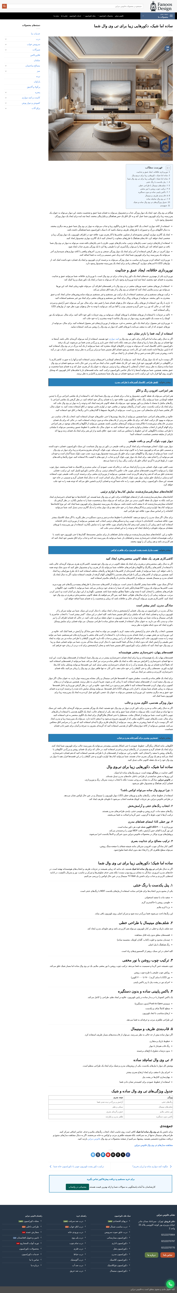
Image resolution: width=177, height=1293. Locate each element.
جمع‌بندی (163, 205)
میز (38, 71)
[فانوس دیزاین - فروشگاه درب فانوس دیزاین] (161, 6)
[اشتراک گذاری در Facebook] (128, 1154)
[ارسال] (4, 6)
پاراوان (37, 81)
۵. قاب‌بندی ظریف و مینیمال (156, 195)
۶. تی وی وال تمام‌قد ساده (157, 199)
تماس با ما (64, 16)
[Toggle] (5, 39)
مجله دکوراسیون (90, 16)
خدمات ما (35, 33)
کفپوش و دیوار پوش (31, 103)
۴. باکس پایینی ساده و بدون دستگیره (153, 192)
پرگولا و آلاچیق (33, 87)
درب (38, 39)
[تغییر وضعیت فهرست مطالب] (167, 168)
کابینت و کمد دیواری (31, 97)
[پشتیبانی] (170, 1284)
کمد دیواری (114, 339)
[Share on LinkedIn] (103, 1154)
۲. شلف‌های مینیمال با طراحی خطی (153, 185)
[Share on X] (123, 1154)
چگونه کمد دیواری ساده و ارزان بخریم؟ (150, 1166)
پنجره (37, 92)
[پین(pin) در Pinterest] (108, 1154)
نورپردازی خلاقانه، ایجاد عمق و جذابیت (152, 172)
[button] (157, 15)
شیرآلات (36, 49)
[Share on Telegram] (93, 1154)
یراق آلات (36, 108)
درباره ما (56, 16)
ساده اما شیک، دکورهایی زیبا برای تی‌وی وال (150, 175)
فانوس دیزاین (119, 16)
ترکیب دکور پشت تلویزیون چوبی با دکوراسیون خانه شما (78, 1166)
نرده (38, 76)
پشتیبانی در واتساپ (77, 1187)
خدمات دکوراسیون (75, 16)
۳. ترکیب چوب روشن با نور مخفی (154, 189)
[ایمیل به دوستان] (113, 1154)
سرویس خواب (33, 44)
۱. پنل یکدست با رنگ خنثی (157, 182)
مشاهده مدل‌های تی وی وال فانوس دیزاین (153, 1145)
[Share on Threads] (118, 1154)
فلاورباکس (35, 55)
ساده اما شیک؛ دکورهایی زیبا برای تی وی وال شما (147, 179)
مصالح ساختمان (32, 65)
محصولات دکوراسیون (106, 16)
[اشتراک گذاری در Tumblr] (98, 1154)
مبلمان (37, 60)
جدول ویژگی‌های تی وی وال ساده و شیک (150, 202)
